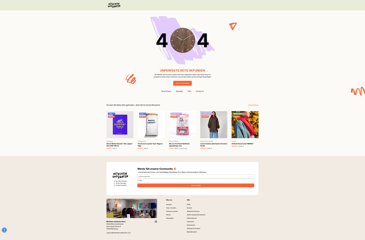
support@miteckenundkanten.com (118, 233)
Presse (168, 215)
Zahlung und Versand (193, 228)
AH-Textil (234, 141)
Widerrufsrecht (192, 218)
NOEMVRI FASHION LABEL (206, 141)
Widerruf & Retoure (193, 211)
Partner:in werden (172, 211)
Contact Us (200, 91)
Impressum (190, 222)
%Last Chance (166, 91)
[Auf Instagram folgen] (156, 221)
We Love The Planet (173, 141)
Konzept (169, 204)
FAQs (188, 204)
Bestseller (179, 91)
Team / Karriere (171, 208)
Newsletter (170, 218)
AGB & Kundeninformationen (196, 215)
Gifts (189, 91)
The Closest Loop (142, 141)
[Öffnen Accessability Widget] (4, 230)
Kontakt (189, 208)
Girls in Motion (109, 141)
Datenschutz (191, 225)
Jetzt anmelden (196, 185)
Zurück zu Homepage (182, 83)
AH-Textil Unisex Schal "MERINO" (243, 144)
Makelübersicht (192, 232)
